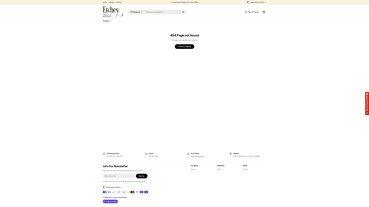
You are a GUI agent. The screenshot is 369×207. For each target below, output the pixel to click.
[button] (367, 103)
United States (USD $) (257, 2)
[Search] (183, 12)
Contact (119, 2)
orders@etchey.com (197, 156)
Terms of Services (128, 181)
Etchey (110, 197)
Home (105, 2)
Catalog (111, 2)
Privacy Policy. (141, 181)
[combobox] (157, 12)
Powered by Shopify (120, 197)
